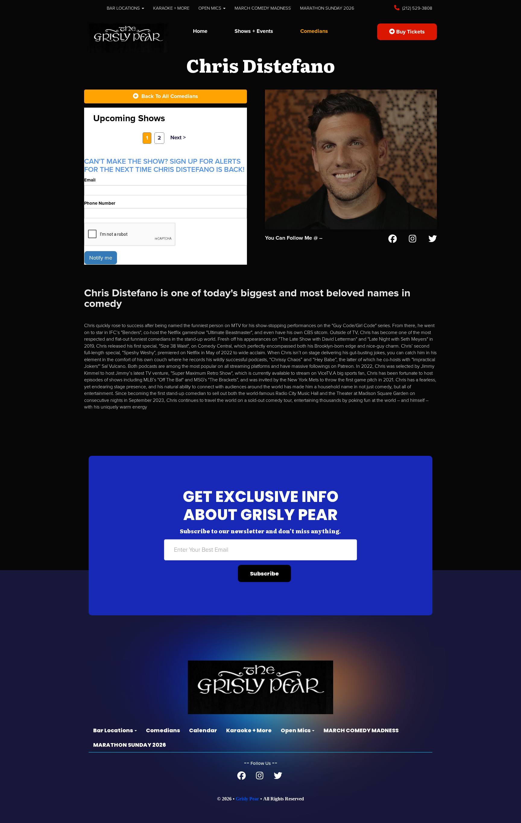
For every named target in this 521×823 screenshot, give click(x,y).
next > (178, 137)
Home (200, 31)
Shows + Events (254, 31)
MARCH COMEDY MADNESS (263, 8)
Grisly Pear (247, 798)
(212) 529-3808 (416, 8)
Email (90, 180)
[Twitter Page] (432, 240)
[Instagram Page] (412, 240)
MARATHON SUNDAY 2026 (327, 8)
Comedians (314, 31)
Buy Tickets (410, 31)
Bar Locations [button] (124, 8)
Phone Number (99, 203)
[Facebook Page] (392, 240)
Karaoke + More (171, 8)
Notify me (100, 257)
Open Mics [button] (210, 8)
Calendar (203, 730)
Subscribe (264, 573)
